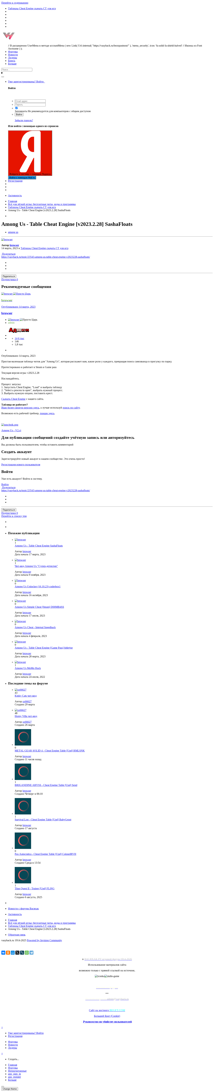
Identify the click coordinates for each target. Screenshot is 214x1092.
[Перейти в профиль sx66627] (20, 689)
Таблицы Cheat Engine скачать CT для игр (44, 248)
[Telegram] (31, 953)
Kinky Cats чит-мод (26, 695)
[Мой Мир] (13, 953)
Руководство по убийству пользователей (107, 1021)
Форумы (13, 51)
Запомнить (21, 111)
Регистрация (15, 180)
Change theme (10, 1089)
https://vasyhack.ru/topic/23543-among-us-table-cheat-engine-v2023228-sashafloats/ (45, 256)
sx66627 (27, 701)
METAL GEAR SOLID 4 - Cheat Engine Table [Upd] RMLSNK (50, 750)
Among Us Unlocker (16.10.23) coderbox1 (38, 586)
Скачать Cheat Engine (13, 399)
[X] (17, 953)
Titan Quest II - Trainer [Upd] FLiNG (35, 888)
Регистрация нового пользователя (20, 464)
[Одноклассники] (8, 953)
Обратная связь (16, 934)
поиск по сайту (71, 407)
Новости (13, 54)
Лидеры (12, 57)
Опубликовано (18, 306)
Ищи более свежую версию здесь (20, 407)
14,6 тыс (19, 338)
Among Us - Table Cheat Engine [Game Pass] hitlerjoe (44, 647)
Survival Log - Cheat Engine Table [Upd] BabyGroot (43, 819)
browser (14, 245)
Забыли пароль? (24, 120)
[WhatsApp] (27, 953)
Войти (19, 114)
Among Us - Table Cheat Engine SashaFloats (39, 545)
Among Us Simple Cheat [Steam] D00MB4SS (39, 606)
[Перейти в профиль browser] (7, 239)
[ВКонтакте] (3, 953)
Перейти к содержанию (14, 2)
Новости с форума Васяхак (23, 908)
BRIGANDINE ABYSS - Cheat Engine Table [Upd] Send (46, 785)
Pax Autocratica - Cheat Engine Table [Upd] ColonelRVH (45, 854)
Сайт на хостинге (107, 1010)
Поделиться (8, 253)
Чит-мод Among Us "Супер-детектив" (36, 566)
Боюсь (11, 60)
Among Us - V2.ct (11, 430)
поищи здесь (47, 413)
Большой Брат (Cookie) (107, 1016)
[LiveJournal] (22, 953)
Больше (12, 63)
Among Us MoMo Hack (28, 668)
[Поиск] (2, 76)
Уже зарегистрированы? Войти (26, 81)
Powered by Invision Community (44, 940)
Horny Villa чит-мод (26, 716)
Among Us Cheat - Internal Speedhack (35, 627)
